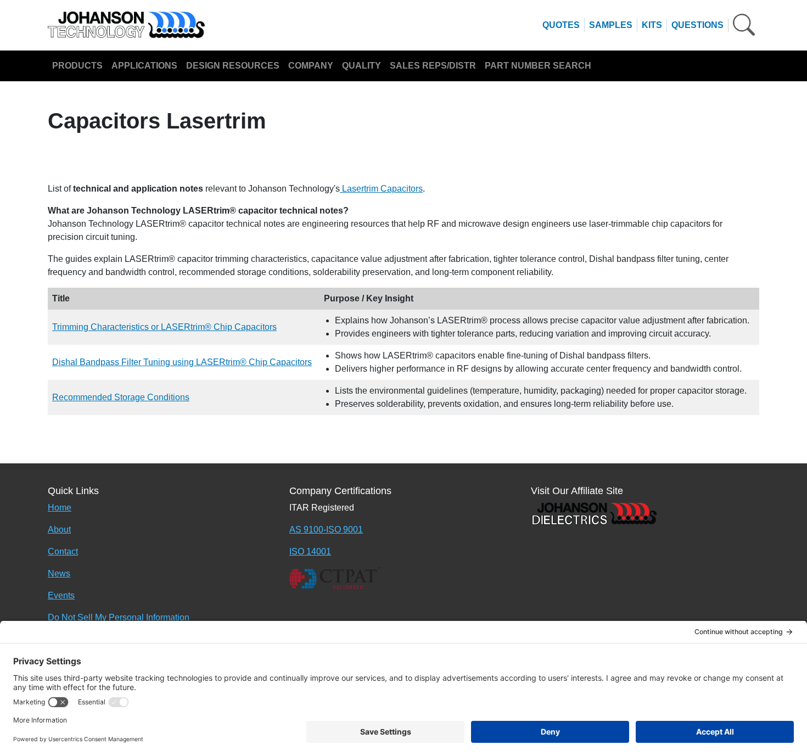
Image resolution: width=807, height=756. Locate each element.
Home (59, 507)
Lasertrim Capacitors (381, 188)
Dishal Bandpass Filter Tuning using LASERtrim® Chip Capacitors (182, 362)
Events (61, 595)
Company (310, 65)
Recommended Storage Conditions (120, 397)
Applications (144, 65)
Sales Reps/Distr (433, 65)
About (59, 529)
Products (77, 65)
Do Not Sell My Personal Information (118, 617)
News (59, 573)
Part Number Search (538, 65)
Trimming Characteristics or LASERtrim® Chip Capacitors (164, 327)
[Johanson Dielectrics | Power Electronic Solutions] (594, 512)
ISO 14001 (310, 551)
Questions (697, 25)
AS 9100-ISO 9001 (326, 529)
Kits (652, 25)
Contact (63, 551)
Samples (610, 25)
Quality (361, 65)
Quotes (561, 25)
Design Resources (232, 65)
